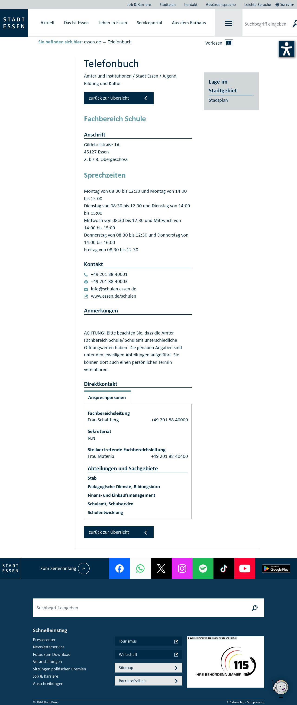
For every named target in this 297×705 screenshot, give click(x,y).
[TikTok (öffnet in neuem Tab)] (223, 568)
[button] (285, 3)
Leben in (113, 22)
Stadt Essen (147, 76)
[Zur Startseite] (14, 23)
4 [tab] (190, 680)
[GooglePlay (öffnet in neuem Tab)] (276, 568)
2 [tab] (190, 665)
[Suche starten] (254, 607)
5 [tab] (190, 688)
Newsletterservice (49, 647)
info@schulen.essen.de (113, 289)
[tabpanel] (225, 664)
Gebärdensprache (221, 4)
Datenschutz (238, 702)
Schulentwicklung (105, 512)
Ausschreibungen (48, 683)
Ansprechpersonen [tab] (107, 397)
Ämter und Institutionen (108, 76)
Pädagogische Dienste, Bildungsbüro (124, 487)
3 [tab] (190, 673)
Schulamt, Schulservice (110, 504)
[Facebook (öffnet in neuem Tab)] (119, 568)
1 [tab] (190, 658)
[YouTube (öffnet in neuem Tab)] (244, 568)
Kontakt (190, 4)
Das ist (76, 22)
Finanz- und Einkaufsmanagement (121, 495)
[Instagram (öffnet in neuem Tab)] (182, 568)
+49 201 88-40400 (169, 456)
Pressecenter (44, 639)
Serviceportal (149, 22)
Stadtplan (168, 4)
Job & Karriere (139, 4)
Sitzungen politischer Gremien (59, 669)
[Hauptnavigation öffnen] (228, 23)
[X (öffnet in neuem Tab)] (161, 568)
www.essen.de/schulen (113, 296)
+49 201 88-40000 (169, 420)
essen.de (92, 42)
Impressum (256, 702)
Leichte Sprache (257, 4)
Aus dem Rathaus (189, 22)
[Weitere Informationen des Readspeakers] (229, 42)
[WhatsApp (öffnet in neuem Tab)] (140, 568)
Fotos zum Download (52, 654)
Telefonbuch (120, 42)
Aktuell (47, 22)
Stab (92, 478)
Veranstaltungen (47, 661)
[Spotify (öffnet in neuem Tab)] (203, 568)
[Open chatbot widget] (281, 699)
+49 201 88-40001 (109, 274)
